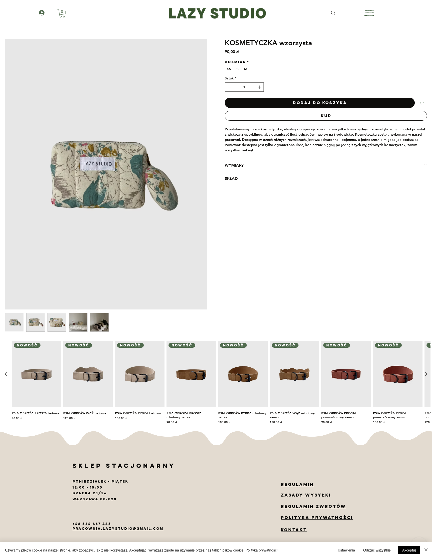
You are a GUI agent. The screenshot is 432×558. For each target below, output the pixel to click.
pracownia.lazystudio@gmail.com (118, 529)
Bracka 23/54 (90, 493)
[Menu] (369, 12)
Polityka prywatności (262, 550)
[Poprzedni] (6, 374)
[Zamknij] (426, 550)
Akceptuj (409, 550)
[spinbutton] (244, 87)
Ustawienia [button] (346, 550)
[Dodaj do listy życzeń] (422, 103)
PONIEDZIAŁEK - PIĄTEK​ (100, 481)
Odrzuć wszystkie (377, 550)
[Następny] (426, 374)
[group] (216, 383)
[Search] (333, 13)
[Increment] (260, 87)
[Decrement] (229, 87)
